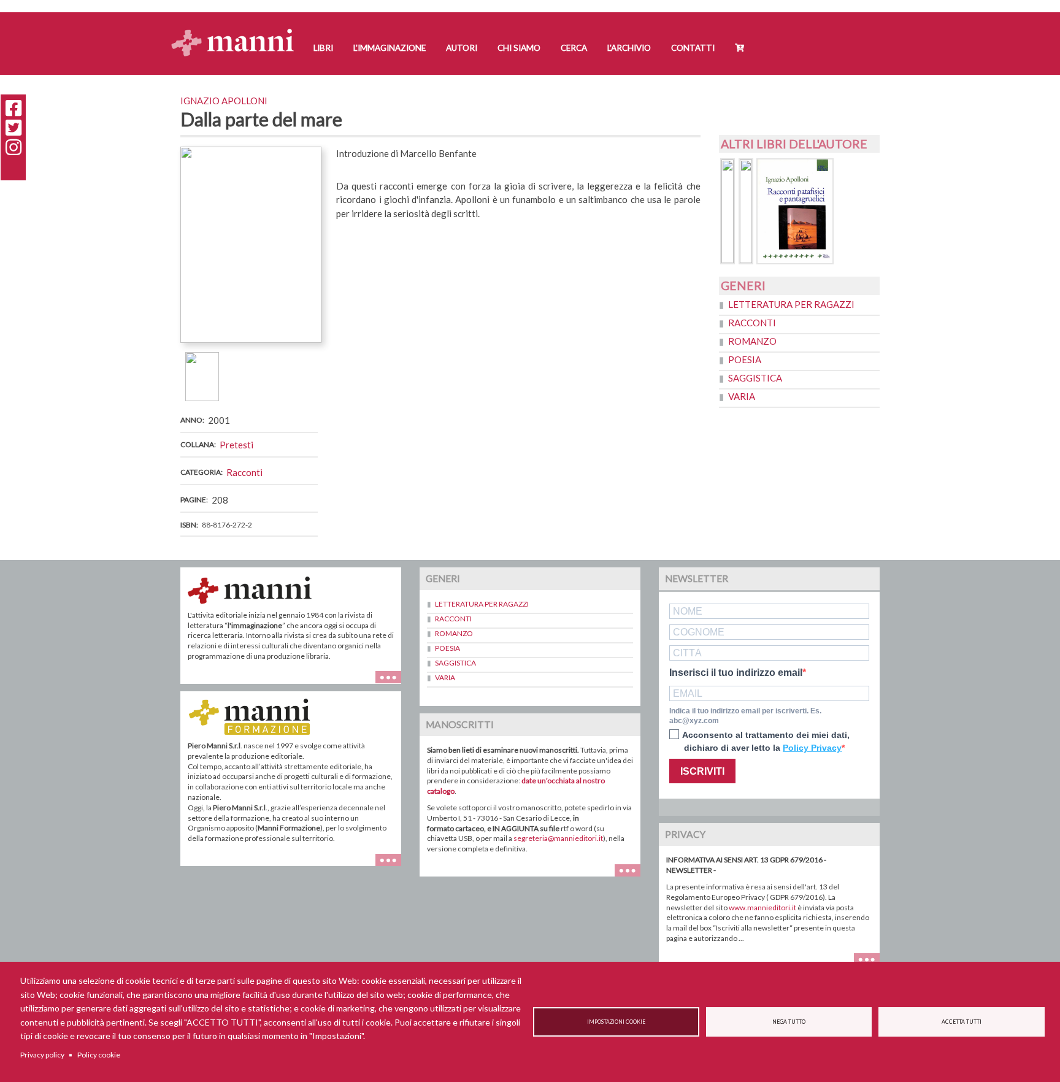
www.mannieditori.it (762, 907)
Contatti (693, 48)
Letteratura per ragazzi (791, 304)
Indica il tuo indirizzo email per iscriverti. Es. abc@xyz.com (745, 716)
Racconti (244, 472)
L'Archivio (629, 48)
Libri (323, 48)
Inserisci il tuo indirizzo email (735, 673)
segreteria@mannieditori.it (558, 838)
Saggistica (755, 377)
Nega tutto (788, 1022)
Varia (741, 396)
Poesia (744, 359)
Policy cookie (98, 1054)
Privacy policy (42, 1054)
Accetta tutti (961, 1022)
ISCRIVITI (702, 771)
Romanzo (752, 341)
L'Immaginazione (389, 48)
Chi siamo (518, 48)
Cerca (574, 48)
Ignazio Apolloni (223, 100)
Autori (461, 48)
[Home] (237, 31)
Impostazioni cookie (616, 1022)
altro (393, 865)
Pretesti (236, 444)
